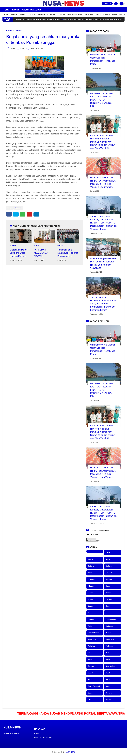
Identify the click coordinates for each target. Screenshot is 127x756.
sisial (108, 673)
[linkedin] (36, 214)
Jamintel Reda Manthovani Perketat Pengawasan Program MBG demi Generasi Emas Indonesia (67, 253)
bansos (91, 559)
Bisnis (52, 14)
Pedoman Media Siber (31, 10)
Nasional (24, 14)
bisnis (108, 559)
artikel (108, 553)
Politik (33, 14)
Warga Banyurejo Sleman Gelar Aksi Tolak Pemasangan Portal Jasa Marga (102, 59)
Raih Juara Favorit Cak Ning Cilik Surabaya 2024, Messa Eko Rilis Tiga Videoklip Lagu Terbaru (103, 182)
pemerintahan (93, 633)
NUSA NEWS (70, 752)
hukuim (108, 586)
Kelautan (89, 14)
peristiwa (91, 646)
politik (90, 660)
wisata (90, 699)
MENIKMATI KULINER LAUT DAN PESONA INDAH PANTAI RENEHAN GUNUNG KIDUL (101, 99)
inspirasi (109, 599)
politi (107, 653)
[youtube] (13, 3)
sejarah (91, 666)
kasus (90, 606)
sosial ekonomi (94, 686)
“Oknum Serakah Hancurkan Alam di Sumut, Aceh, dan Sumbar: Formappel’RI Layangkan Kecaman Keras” (103, 303)
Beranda (10, 30)
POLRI (114, 14)
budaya (91, 566)
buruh (90, 573)
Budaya (106, 14)
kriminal (91, 619)
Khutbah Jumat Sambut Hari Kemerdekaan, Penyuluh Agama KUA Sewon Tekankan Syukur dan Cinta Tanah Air (102, 141)
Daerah (14, 14)
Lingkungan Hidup (74, 14)
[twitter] (6, 3)
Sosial (98, 14)
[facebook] (3, 3)
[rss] (24, 738)
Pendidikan (43, 14)
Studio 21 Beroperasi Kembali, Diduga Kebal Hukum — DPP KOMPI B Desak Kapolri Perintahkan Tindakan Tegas (103, 222)
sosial (90, 679)
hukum (18, 30)
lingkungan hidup (113, 619)
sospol (90, 693)
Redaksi (15, 10)
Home (6, 10)
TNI (120, 14)
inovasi (90, 599)
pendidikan (92, 639)
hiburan (109, 579)
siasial (90, 673)
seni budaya (110, 666)
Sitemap (107, 3)
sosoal (108, 686)
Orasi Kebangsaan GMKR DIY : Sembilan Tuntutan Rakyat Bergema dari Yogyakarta (103, 263)
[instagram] (10, 3)
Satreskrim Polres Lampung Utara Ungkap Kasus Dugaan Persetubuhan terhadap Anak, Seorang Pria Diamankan (19, 253)
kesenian (109, 613)
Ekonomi (61, 14)
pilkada (90, 653)
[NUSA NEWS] (63, 6)
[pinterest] (29, 214)
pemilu (108, 633)
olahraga (91, 626)
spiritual (109, 693)
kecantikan (92, 613)
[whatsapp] (22, 214)
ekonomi (109, 573)
